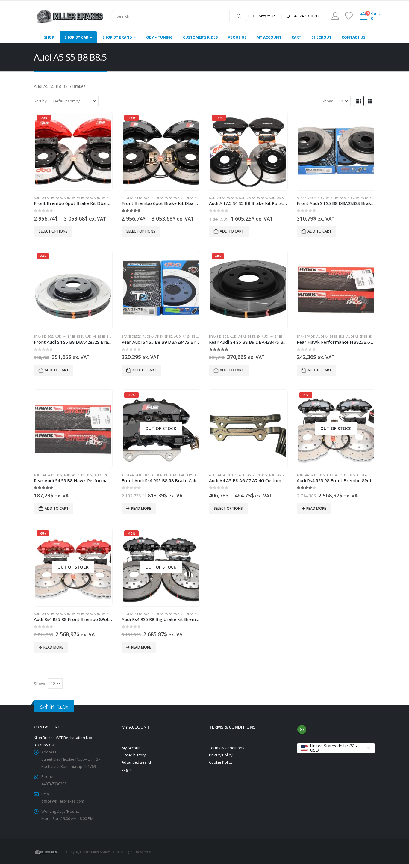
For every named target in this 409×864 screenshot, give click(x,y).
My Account (269, 37)
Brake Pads (306, 336)
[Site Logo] (70, 16)
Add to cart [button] (232, 231)
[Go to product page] (336, 151)
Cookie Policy (220, 762)
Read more (141, 508)
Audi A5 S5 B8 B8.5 (78, 198)
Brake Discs (306, 198)
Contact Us (353, 37)
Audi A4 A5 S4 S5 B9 (157, 336)
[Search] (239, 16)
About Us (237, 37)
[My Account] (335, 16)
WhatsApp (301, 729)
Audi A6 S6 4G (104, 198)
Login (126, 769)
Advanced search (137, 762)
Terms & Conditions (226, 747)
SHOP (49, 37)
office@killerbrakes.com (62, 801)
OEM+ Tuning (159, 37)
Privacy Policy (220, 755)
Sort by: (41, 101)
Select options (53, 231)
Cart (296, 37)
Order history (134, 755)
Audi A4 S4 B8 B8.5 (48, 198)
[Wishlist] (348, 16)
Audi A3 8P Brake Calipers (172, 475)
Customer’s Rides (200, 37)
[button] (359, 101)
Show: (327, 101)
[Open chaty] (392, 832)
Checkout (321, 37)
